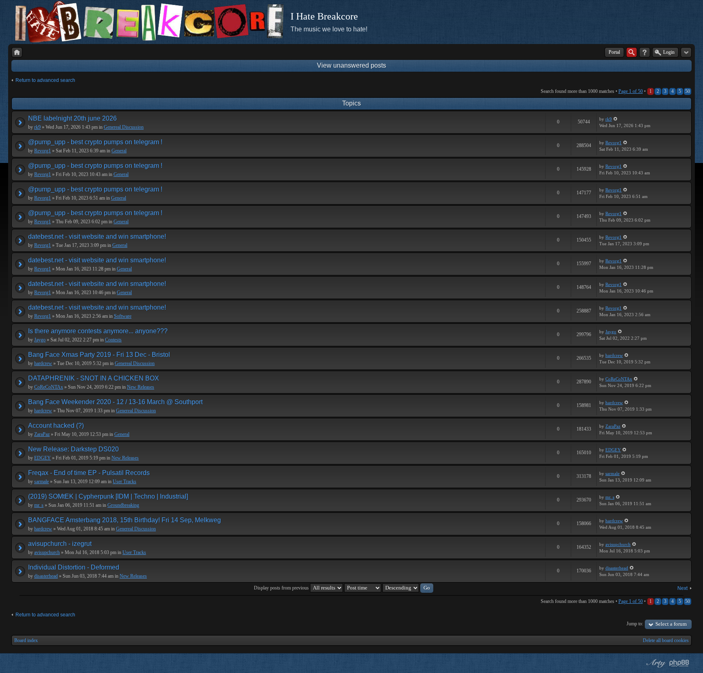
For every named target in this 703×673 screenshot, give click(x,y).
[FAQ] (644, 52)
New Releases (140, 387)
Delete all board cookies (666, 640)
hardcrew (43, 363)
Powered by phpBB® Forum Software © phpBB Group (679, 663)
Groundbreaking (123, 505)
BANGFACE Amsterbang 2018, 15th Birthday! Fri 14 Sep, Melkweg (124, 520)
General (119, 151)
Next (682, 588)
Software (122, 316)
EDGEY (42, 458)
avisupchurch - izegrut (60, 543)
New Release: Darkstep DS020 (73, 449)
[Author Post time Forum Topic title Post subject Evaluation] (362, 588)
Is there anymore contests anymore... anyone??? (98, 331)
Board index (26, 640)
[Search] (631, 52)
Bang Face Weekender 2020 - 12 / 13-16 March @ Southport (115, 401)
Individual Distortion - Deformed (73, 567)
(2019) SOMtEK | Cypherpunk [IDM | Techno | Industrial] (108, 496)
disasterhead (46, 576)
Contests (113, 340)
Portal (614, 52)
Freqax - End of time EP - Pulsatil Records (89, 472)
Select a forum (671, 624)
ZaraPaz (42, 434)
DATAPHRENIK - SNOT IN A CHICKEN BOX (93, 378)
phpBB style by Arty (655, 663)
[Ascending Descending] (407, 588)
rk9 (37, 127)
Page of (630, 91)
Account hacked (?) (56, 425)
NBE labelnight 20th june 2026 (72, 118)
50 (687, 91)
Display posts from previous (282, 588)
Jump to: (635, 624)
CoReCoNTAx (48, 387)
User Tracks (124, 481)
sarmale (41, 481)
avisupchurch (47, 552)
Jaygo (40, 340)
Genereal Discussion (124, 127)
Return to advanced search (45, 80)
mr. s (39, 505)
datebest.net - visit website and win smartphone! (97, 236)
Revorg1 (42, 151)
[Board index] (16, 52)
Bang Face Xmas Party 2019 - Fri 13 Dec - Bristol (99, 354)
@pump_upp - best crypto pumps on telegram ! (95, 142)
